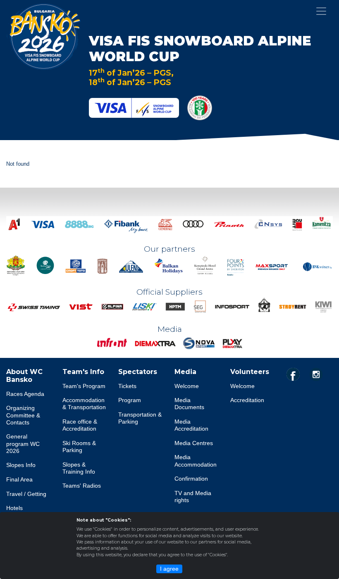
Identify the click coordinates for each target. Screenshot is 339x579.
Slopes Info (21, 465)
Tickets (127, 386)
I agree (169, 568)
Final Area (19, 479)
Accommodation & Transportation (84, 403)
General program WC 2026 (23, 443)
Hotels (14, 508)
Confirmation (191, 478)
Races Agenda (25, 394)
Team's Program (83, 386)
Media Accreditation (191, 425)
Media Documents (189, 403)
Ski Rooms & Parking (79, 446)
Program (129, 400)
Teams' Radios (81, 485)
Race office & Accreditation (79, 425)
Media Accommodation (195, 460)
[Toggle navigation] (321, 11)
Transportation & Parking (140, 418)
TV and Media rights (192, 496)
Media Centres (193, 443)
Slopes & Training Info (78, 468)
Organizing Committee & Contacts (23, 415)
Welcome (186, 386)
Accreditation (247, 400)
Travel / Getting (26, 494)
